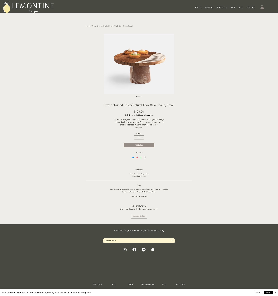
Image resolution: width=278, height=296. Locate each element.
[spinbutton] (139, 137)
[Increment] (142, 137)
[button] (262, 7)
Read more (139, 127)
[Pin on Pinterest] (137, 157)
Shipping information (146, 115)
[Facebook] (134, 249)
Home (88, 26)
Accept (268, 292)
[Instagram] (125, 249)
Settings (258, 292)
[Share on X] (145, 157)
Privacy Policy (86, 292)
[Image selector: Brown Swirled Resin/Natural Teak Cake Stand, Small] (137, 97)
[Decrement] (135, 137)
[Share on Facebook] (133, 157)
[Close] (275, 292)
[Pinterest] (144, 249)
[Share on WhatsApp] (141, 157)
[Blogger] (153, 249)
